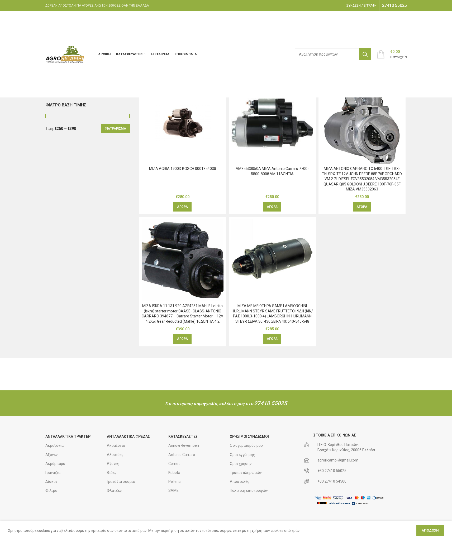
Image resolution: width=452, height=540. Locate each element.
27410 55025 (270, 403)
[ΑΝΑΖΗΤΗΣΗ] (365, 54)
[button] (182, 207)
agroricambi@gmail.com (337, 460)
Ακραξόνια (54, 445)
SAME (173, 490)
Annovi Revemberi (183, 445)
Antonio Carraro (181, 455)
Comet (174, 464)
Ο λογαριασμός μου (246, 445)
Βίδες (112, 472)
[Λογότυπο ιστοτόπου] (65, 54)
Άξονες (51, 455)
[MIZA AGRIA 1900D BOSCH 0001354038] (182, 123)
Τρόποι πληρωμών (246, 472)
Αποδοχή (430, 530)
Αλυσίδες (115, 455)
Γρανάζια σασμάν (121, 481)
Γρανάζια (52, 472)
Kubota (174, 472)
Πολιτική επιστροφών (249, 490)
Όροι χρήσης (241, 464)
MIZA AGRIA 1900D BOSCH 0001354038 (182, 168)
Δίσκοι (51, 481)
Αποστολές (239, 481)
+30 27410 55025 (331, 471)
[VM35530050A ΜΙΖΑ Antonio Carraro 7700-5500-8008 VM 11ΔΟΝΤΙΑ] (272, 123)
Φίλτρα (51, 490)
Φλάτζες (114, 490)
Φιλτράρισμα (115, 128)
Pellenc (174, 481)
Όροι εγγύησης (242, 455)
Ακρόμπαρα (55, 464)
